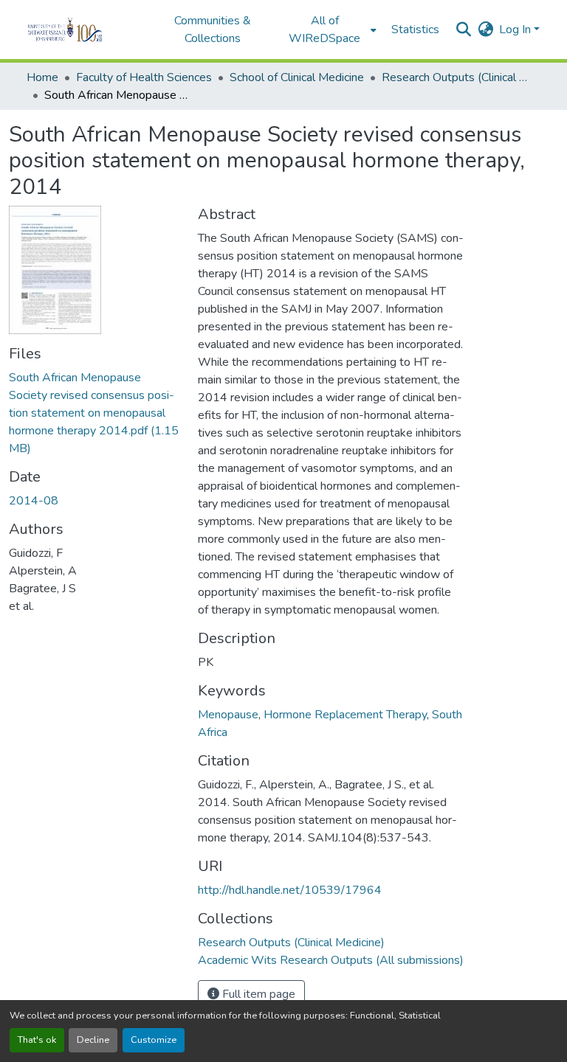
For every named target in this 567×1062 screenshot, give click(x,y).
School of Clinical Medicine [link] (297, 77)
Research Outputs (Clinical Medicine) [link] (455, 77)
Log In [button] (516, 29)
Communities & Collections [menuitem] (212, 29)
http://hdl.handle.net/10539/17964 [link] (290, 890)
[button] (85, 29)
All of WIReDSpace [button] (324, 29)
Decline (93, 1040)
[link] (94, 413)
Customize (153, 1040)
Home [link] (42, 77)
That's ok (37, 1040)
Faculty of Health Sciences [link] (144, 77)
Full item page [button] (257, 994)
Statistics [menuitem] (415, 29)
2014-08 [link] (33, 501)
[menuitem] (329, 29)
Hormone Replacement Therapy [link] (345, 715)
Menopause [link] (228, 715)
